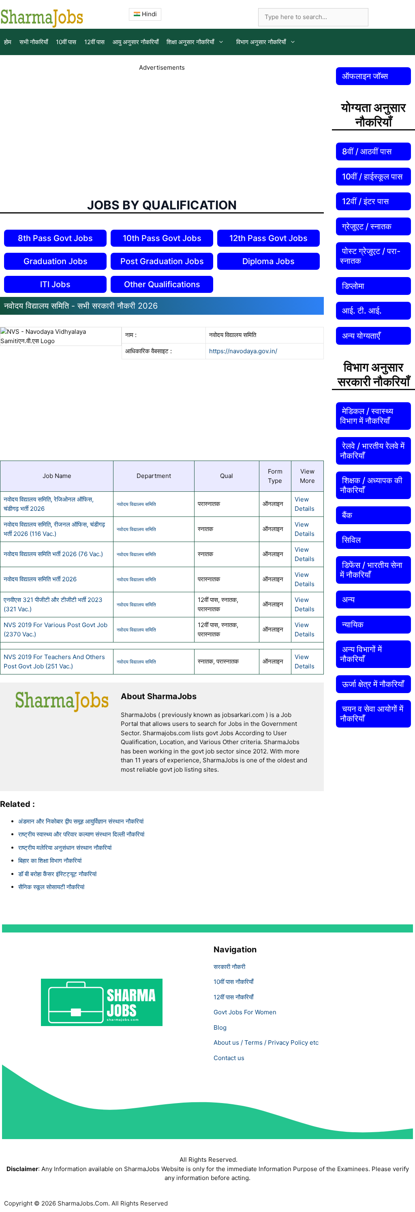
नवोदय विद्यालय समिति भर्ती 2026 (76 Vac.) (53, 554)
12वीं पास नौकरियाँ (233, 997)
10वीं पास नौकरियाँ (233, 982)
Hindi (148, 14)
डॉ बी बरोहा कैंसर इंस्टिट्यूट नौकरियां (57, 874)
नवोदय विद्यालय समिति (136, 504)
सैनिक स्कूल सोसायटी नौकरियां (51, 887)
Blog (220, 1027)
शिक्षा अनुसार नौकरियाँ (190, 42)
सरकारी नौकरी (229, 967)
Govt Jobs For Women (245, 1012)
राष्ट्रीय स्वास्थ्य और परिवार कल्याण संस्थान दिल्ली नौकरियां (81, 834)
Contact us (229, 1058)
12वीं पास (94, 42)
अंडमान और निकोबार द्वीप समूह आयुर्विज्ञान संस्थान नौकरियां (80, 821)
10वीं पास (66, 42)
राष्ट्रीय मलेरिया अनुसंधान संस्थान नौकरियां (64, 847)
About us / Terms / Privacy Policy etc (266, 1042)
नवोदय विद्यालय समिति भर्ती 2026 (40, 579)
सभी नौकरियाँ (33, 42)
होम (7, 42)
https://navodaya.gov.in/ (243, 351)
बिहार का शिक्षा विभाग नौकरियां (49, 860)
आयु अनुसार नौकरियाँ (135, 42)
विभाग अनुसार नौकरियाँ (261, 42)
